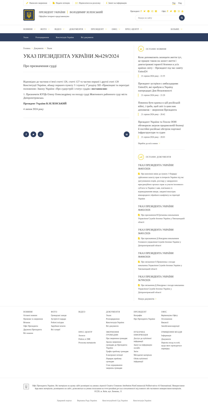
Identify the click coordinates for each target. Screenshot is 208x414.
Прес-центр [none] (132, 29)
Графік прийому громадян (117, 351)
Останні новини (30, 315)
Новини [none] (28, 29)
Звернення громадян (112, 333)
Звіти (136, 351)
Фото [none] (43, 29)
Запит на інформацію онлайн (143, 346)
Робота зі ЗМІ (84, 339)
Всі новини (28, 333)
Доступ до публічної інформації (142, 340)
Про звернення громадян (116, 338)
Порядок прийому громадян (114, 360)
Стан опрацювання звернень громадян (114, 366)
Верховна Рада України (87, 400)
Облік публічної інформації (141, 360)
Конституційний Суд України (115, 400)
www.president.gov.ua (113, 388)
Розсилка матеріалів (87, 342)
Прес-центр (85, 332)
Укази (25, 37)
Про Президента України (144, 318)
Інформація (166, 335)
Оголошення (166, 318)
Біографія (138, 315)
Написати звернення (38, 3)
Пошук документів (146, 298)
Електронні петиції (114, 355)
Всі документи (87, 37)
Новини (28, 311)
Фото (54, 311)
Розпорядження (42, 37)
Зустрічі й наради (58, 318)
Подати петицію (63, 3)
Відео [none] (58, 29)
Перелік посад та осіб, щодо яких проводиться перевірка (171, 345)
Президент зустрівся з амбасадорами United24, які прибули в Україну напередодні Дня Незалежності (158, 87)
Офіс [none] (115, 29)
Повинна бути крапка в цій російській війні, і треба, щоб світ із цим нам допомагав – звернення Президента (159, 106)
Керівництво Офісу (169, 315)
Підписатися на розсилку (89, 3)
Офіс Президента (30, 326)
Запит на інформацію (117, 3)
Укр (173, 3)
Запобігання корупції (170, 326)
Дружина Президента (32, 329)
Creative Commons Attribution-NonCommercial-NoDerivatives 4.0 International (139, 385)
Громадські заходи (59, 315)
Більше (175, 29)
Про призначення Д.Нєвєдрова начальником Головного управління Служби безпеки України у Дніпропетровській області (159, 242)
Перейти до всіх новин (148, 143)
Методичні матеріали (143, 355)
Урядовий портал (64, 400)
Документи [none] (76, 29)
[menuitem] (30, 29)
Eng (180, 3)
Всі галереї (55, 329)
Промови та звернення (33, 318)
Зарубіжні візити (58, 326)
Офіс (164, 311)
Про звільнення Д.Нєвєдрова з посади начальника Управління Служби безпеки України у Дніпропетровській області (161, 289)
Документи (38, 48)
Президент (140, 311)
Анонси (82, 335)
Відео (82, 311)
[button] (145, 11)
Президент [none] (98, 29)
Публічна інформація (141, 333)
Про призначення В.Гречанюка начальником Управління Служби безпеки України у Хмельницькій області (161, 218)
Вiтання (26, 322)
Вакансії (164, 322)
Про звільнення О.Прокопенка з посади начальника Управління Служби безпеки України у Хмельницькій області (160, 265)
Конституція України (65, 37)
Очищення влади (171, 332)
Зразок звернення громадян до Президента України (116, 344)
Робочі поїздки (57, 322)
